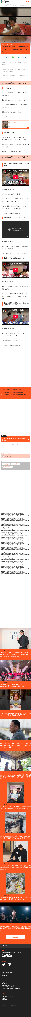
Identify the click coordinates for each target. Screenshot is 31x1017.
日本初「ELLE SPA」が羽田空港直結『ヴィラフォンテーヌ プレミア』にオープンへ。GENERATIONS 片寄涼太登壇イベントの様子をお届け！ (15, 654)
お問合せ (4, 983)
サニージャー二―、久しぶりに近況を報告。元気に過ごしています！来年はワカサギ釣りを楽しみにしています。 (15, 776)
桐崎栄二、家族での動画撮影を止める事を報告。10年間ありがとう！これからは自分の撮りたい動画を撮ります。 (15, 928)
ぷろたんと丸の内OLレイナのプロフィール (12, 389)
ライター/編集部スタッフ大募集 (11, 988)
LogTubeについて (7, 972)
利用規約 (4, 999)
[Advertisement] (15, 367)
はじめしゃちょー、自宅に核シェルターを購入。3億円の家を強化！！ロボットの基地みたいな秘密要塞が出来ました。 (15, 867)
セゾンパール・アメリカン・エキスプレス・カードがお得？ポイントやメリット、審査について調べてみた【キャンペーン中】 (15, 745)
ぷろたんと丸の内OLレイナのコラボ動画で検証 (13, 392)
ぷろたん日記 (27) (15, 464)
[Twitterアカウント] (3, 964)
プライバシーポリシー (8, 996)
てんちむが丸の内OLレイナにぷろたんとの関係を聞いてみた (16, 394)
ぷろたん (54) (6, 464)
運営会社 (4, 975)
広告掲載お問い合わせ (8, 986)
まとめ (4, 397)
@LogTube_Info (8, 456)
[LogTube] (5, 1)
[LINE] (9, 965)
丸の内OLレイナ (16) (7, 466)
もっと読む (15, 937)
